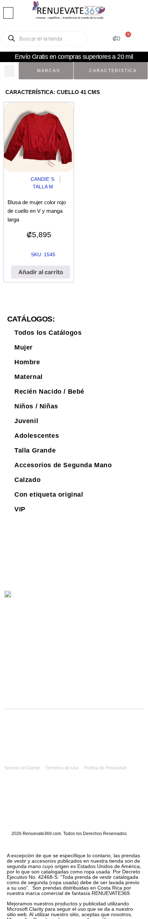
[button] (8, 13)
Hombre (27, 362)
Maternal (28, 376)
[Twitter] (101, 598)
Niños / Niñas (36, 406)
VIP (20, 509)
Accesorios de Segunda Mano (63, 465)
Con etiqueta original (48, 494)
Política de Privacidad (105, 767)
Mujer (23, 347)
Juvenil (26, 421)
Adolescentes (36, 435)
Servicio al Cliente (22, 767)
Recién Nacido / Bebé (49, 391)
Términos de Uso (62, 767)
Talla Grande (35, 450)
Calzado (27, 479)
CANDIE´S (42, 179)
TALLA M (43, 186)
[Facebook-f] (131, 598)
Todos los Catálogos (48, 332)
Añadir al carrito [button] (40, 272)
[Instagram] (116, 598)
